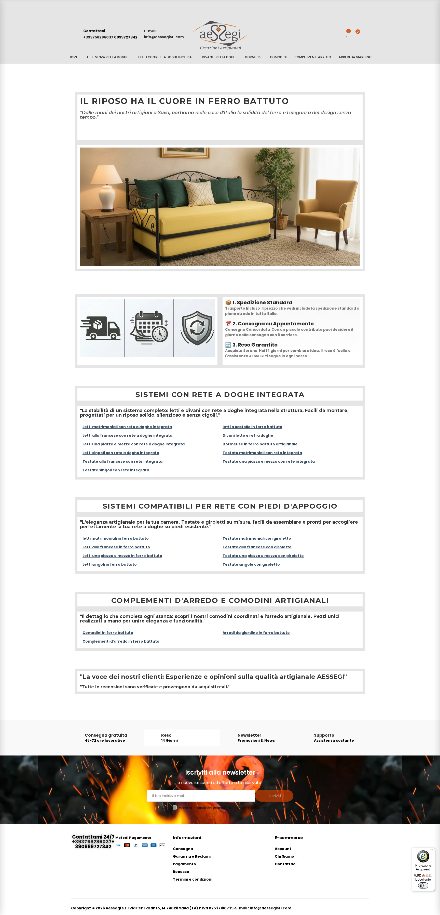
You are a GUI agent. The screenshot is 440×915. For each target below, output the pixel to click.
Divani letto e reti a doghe (248, 435)
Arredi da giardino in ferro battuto (256, 632)
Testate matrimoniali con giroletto (257, 538)
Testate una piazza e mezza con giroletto (263, 555)
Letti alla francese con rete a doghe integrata (127, 435)
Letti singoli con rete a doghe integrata (120, 452)
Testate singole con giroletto (251, 564)
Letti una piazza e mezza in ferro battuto (122, 555)
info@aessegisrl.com (164, 36)
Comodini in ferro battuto (107, 632)
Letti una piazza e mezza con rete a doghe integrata (133, 444)
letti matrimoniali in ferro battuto (115, 538)
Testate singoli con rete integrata (115, 470)
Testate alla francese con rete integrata (122, 461)
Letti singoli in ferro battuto (109, 564)
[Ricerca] (336, 34)
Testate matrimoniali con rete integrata (262, 452)
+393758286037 (98, 37)
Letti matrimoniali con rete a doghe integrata (127, 426)
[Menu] (432, 850)
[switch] (423, 885)
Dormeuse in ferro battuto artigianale (260, 444)
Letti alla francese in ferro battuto (116, 547)
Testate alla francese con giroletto (257, 547)
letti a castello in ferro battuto (252, 426)
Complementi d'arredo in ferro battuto (120, 641)
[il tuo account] (366, 34)
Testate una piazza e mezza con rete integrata (269, 461)
